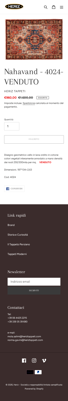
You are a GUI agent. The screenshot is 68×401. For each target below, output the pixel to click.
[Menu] (62, 7)
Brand (11, 225)
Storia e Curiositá (18, 234)
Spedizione (29, 103)
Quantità (8, 119)
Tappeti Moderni (17, 254)
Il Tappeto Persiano (19, 244)
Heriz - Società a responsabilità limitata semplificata (38, 385)
